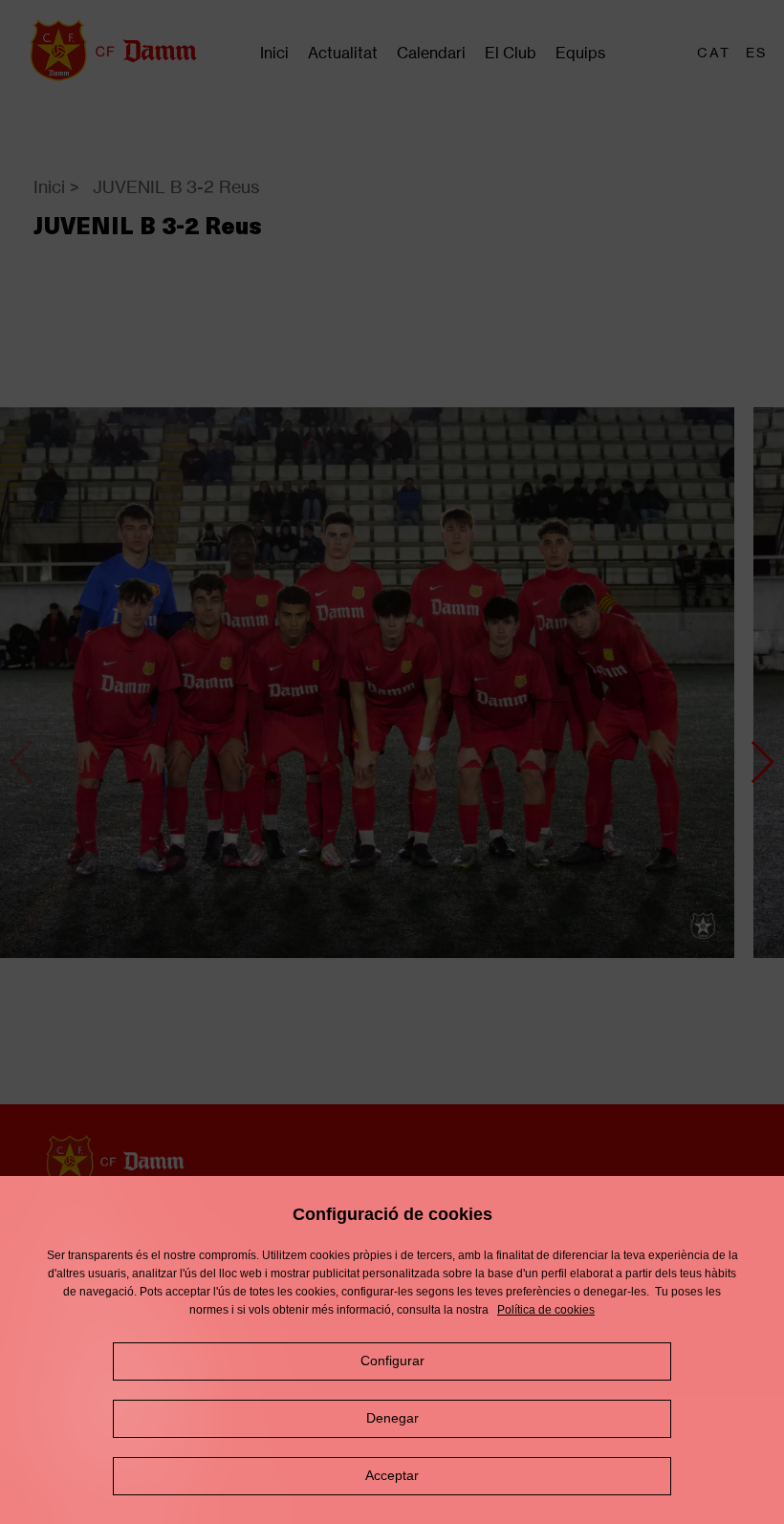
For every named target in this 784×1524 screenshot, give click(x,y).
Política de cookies (546, 1310)
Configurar (392, 1360)
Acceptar (392, 1475)
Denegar (392, 1418)
